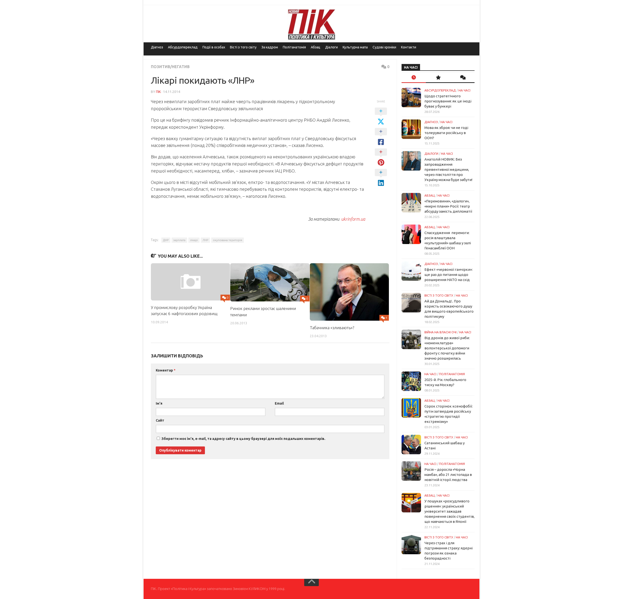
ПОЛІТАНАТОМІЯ (452, 374)
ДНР (166, 240)
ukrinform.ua (352, 219)
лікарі (194, 240)
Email (279, 403)
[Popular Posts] (438, 78)
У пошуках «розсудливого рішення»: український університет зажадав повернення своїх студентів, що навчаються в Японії (449, 511)
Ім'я (159, 403)
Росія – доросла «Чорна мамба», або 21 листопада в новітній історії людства (448, 474)
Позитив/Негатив (170, 66)
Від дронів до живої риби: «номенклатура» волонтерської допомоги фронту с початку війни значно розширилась (447, 348)
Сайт (160, 420)
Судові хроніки (384, 47)
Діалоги (331, 47)
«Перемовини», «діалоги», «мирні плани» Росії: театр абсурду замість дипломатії (448, 206)
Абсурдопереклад (183, 47)
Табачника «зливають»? (332, 327)
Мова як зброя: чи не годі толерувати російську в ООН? (446, 133)
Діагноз (157, 47)
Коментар (165, 370)
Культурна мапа (355, 47)
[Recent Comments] (462, 78)
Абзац (315, 47)
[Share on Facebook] (381, 137)
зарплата (179, 240)
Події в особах (213, 47)
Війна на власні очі (440, 332)
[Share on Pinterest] (381, 157)
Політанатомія (294, 47)
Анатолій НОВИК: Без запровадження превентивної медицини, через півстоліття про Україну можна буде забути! (448, 169)
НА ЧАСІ (464, 90)
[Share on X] (381, 117)
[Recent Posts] (414, 78)
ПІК (158, 92)
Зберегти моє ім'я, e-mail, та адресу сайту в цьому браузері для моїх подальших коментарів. (243, 439)
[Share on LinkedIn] (381, 178)
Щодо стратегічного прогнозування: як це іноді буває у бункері (447, 101)
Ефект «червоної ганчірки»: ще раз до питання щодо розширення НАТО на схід (448, 274)
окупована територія (227, 240)
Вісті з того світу (243, 47)
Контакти (408, 47)
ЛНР (205, 240)
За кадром (269, 47)
